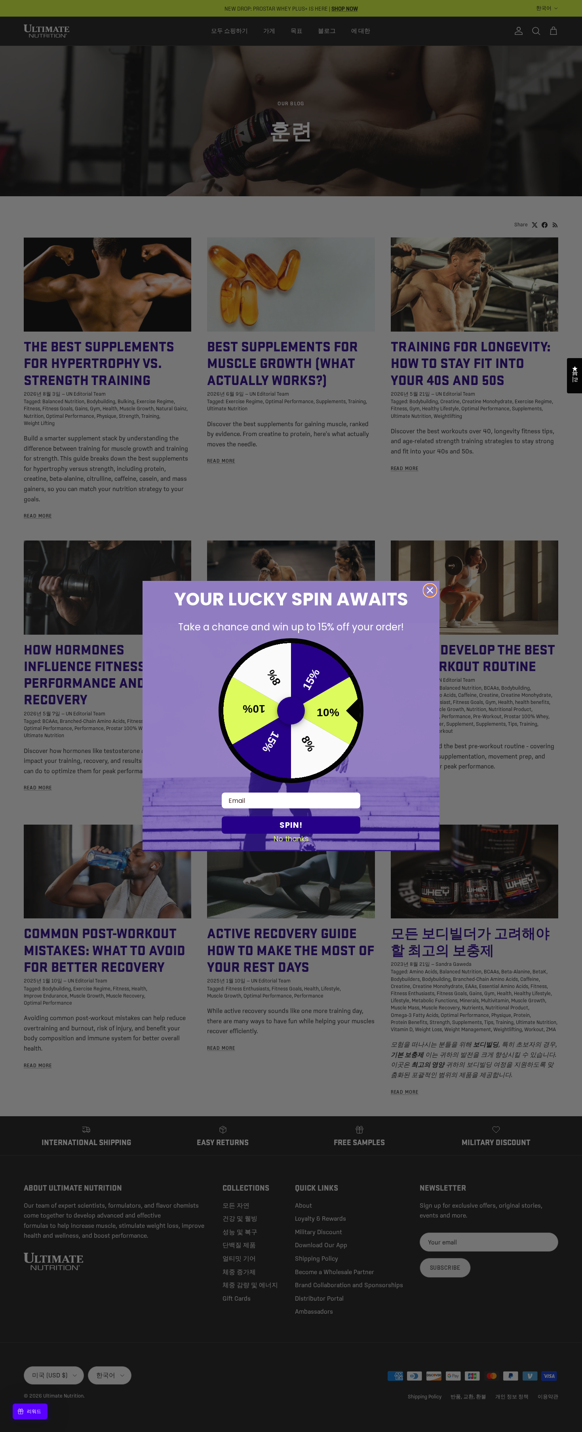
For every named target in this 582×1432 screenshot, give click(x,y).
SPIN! (291, 825)
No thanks (291, 838)
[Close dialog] (430, 590)
